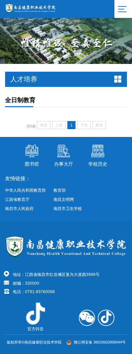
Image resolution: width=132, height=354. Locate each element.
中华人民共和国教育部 (25, 190)
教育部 (59, 190)
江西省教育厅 (17, 199)
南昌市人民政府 (19, 208)
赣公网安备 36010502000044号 (100, 342)
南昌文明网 (63, 199)
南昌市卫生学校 (67, 208)
